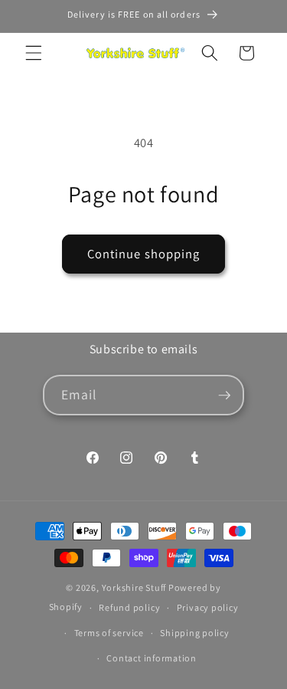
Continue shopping (144, 253)
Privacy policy (208, 607)
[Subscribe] (224, 395)
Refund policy (129, 607)
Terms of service (109, 632)
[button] (33, 52)
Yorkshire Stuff (134, 587)
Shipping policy (195, 632)
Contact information (151, 658)
